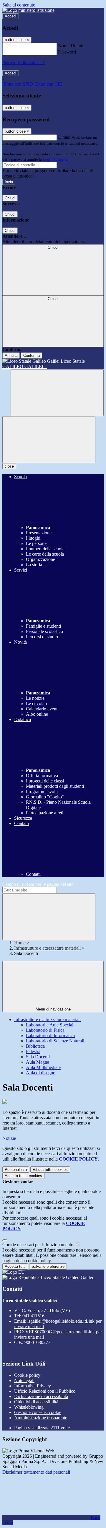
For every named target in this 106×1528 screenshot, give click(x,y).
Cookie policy (27, 1375)
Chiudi (10, 198)
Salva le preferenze (48, 1266)
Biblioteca (35, 1046)
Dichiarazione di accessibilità (41, 1396)
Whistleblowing (29, 1407)
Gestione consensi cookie (37, 1412)
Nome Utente (70, 45)
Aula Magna (37, 1062)
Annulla (11, 355)
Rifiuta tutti (50, 1169)
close (9, 466)
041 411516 (33, 1315)
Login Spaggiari (56, 159)
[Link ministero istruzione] (28, 10)
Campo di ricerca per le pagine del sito (38, 884)
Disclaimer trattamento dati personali (36, 1472)
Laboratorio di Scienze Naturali (55, 1040)
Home (20, 942)
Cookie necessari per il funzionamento (38, 1244)
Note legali (24, 1380)
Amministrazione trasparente (40, 1417)
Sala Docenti (38, 1056)
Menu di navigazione (53, 1009)
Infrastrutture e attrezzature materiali (47, 948)
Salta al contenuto (18, 4)
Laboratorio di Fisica (45, 1030)
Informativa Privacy (32, 1385)
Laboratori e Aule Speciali (50, 1024)
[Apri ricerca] (57, 392)
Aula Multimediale (43, 1067)
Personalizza (16, 1169)
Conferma (31, 355)
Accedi (10, 16)
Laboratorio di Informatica (50, 1035)
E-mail (64, 137)
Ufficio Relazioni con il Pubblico (44, 1391)
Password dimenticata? (23, 62)
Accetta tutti (23, 1176)
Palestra (33, 1051)
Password (67, 51)
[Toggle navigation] (48, 439)
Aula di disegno (40, 1072)
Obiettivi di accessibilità (36, 1401)
